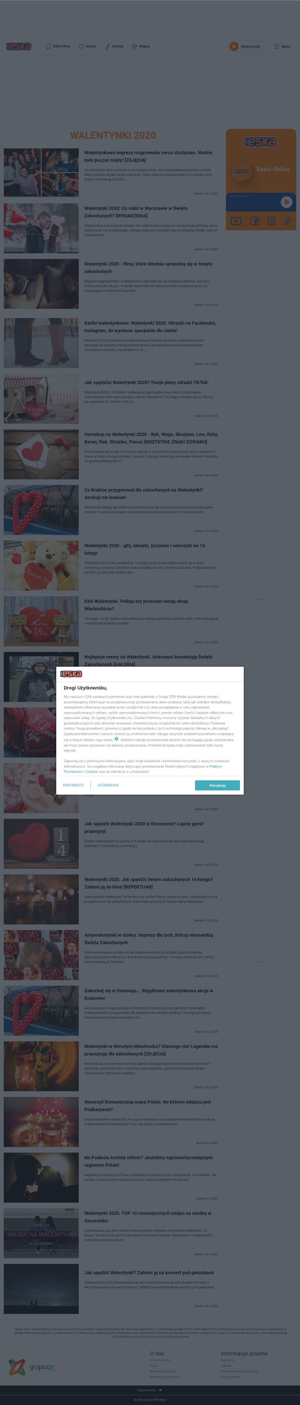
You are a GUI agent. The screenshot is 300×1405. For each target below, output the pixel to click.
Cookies (91, 772)
